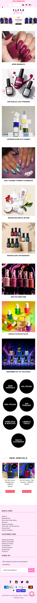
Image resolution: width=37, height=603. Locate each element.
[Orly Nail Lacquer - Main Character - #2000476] (27, 470)
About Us (4, 516)
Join (31, 570)
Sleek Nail (18, 595)
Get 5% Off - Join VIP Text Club (10, 526)
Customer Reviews (7, 547)
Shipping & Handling (7, 539)
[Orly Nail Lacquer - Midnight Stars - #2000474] (10, 470)
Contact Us (5, 551)
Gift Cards (4, 522)
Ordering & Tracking (7, 543)
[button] (32, 594)
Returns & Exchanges (8, 541)
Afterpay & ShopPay (7, 524)
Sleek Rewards (6, 545)
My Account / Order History (9, 520)
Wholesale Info (6, 518)
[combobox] (15, 5)
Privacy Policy (6, 528)
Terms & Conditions (7, 530)
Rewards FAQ (6, 549)
